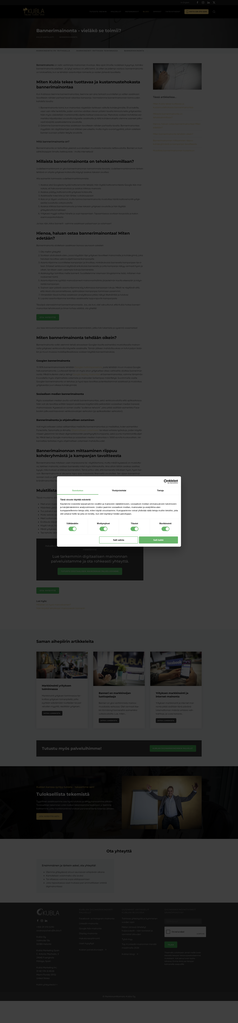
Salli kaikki (158, 540)
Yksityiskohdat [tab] (119, 490)
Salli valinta (118, 540)
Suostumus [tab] (77, 490)
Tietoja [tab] (160, 490)
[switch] (103, 529)
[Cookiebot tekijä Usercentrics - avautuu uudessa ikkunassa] (166, 481)
